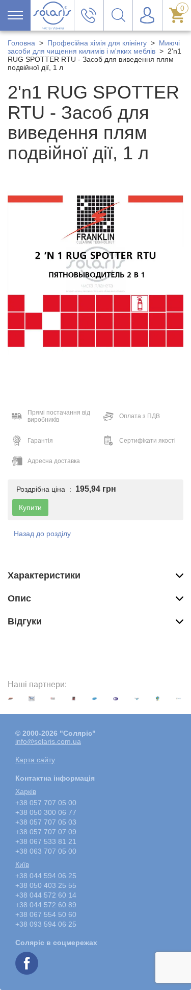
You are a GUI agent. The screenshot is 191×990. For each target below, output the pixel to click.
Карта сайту (35, 760)
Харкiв (25, 791)
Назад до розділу (42, 533)
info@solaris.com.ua (48, 741)
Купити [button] (30, 507)
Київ (22, 864)
